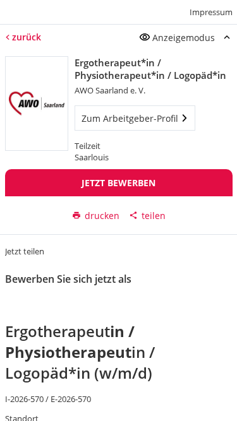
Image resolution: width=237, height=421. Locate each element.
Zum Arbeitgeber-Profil (130, 118)
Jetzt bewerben (118, 183)
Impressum (211, 12)
